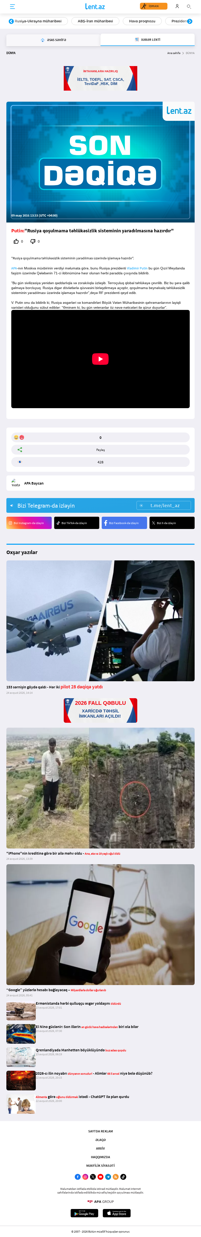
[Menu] (12, 6)
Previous (11, 22)
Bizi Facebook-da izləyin (124, 523)
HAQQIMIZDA (100, 1157)
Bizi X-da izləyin (166, 523)
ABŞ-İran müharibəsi (95, 21)
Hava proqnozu (142, 21)
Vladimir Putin (137, 268)
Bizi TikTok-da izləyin (74, 523)
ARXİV (100, 1148)
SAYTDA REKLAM (100, 1131)
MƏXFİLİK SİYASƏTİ (100, 1165)
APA (14, 268)
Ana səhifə (173, 53)
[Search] (189, 6)
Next (190, 22)
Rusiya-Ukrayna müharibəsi (38, 21)
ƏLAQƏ (100, 1140)
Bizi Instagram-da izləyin (29, 523)
